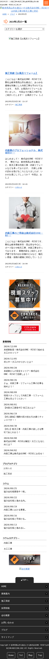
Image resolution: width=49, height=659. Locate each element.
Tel (21, 655)
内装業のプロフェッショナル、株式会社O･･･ (24, 151)
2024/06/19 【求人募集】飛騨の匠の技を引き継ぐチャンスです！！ (24, 416)
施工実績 (18, 105)
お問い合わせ (7, 622)
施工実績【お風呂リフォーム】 (21, 73)
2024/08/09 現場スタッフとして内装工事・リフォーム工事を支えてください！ (24, 395)
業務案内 (5, 593)
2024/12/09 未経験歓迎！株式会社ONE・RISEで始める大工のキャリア (24, 349)
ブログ (12, 14)
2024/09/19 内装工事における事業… (15, 508)
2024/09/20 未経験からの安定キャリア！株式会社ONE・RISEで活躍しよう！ (21, 371)
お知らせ (18, 187)
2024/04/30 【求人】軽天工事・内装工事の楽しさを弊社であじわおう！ (24, 429)
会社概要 (5, 615)
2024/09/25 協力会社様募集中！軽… (15, 490)
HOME (4, 14)
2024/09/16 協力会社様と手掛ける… (15, 517)
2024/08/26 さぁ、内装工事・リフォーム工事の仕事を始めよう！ (24, 383)
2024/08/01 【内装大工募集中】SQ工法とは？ (20, 406)
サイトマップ (7, 637)
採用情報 (5, 608)
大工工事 (8, 549)
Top (40, 655)
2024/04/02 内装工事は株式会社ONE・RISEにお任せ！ (24, 452)
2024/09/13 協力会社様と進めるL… (14, 526)
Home (11, 655)
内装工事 (8, 543)
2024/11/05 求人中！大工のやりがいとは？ (18, 360)
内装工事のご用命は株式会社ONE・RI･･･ (24, 234)
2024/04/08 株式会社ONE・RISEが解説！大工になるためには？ (24, 441)
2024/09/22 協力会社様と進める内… (15, 499)
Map (31, 655)
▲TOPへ (24, 580)
